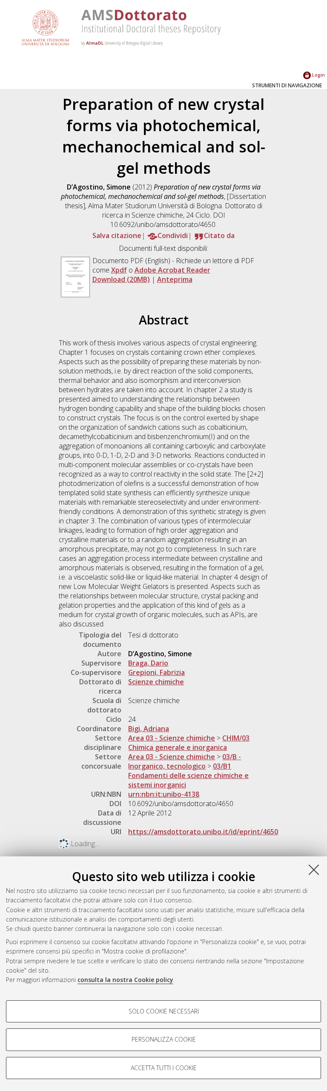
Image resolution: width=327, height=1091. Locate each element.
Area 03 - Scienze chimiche (171, 738)
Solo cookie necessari (164, 1011)
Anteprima (174, 279)
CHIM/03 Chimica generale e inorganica (189, 742)
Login (318, 75)
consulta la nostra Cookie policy (125, 980)
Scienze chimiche (156, 681)
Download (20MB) (121, 279)
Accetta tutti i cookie (164, 1068)
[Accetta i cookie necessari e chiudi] (314, 869)
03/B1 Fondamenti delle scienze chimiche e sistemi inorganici (188, 775)
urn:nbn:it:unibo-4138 (163, 794)
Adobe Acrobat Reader (172, 270)
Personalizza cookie (164, 1039)
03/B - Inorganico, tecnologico (184, 761)
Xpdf (119, 270)
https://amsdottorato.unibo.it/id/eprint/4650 (203, 831)
